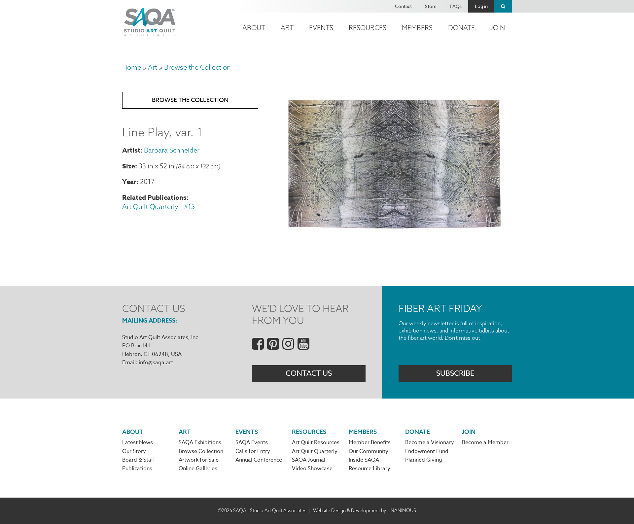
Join (497, 27)
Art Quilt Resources (315, 442)
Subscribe (455, 373)
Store (431, 6)
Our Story (134, 451)
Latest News (137, 442)
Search (503, 6)
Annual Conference (258, 460)
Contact (403, 6)
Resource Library (369, 468)
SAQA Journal (308, 460)
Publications (137, 468)
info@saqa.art (156, 363)
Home (131, 67)
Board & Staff (138, 460)
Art (287, 27)
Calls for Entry (252, 451)
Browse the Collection (197, 67)
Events (321, 27)
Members (417, 27)
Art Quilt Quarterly (314, 451)
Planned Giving (423, 460)
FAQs (456, 6)
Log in (481, 6)
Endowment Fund (426, 451)
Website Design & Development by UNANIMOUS (364, 510)
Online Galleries (198, 468)
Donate (461, 27)
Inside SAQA (364, 460)
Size (128, 165)
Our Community (368, 451)
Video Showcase (312, 468)
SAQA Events (251, 442)
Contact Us (309, 373)
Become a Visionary (429, 442)
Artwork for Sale (199, 460)
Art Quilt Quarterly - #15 (158, 206)
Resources (367, 27)
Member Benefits (370, 442)
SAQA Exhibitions (200, 442)
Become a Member (485, 442)
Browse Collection (201, 451)
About (253, 27)
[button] (395, 237)
